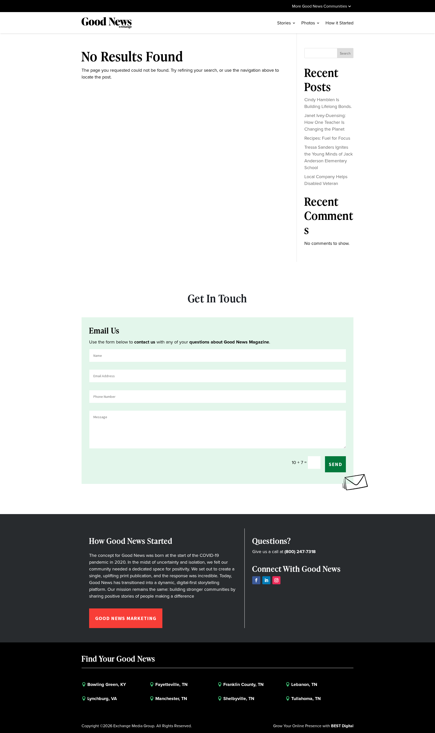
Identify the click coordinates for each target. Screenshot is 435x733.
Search (345, 53)
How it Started (339, 23)
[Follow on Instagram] (276, 580)
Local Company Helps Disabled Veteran (325, 180)
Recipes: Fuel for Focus (327, 138)
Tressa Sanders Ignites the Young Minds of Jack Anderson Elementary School (328, 157)
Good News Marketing (125, 618)
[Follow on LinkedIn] (266, 580)
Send (335, 464)
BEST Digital (342, 726)
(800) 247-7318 (300, 551)
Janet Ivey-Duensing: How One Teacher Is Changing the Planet (325, 122)
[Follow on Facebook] (256, 580)
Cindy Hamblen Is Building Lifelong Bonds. (328, 103)
